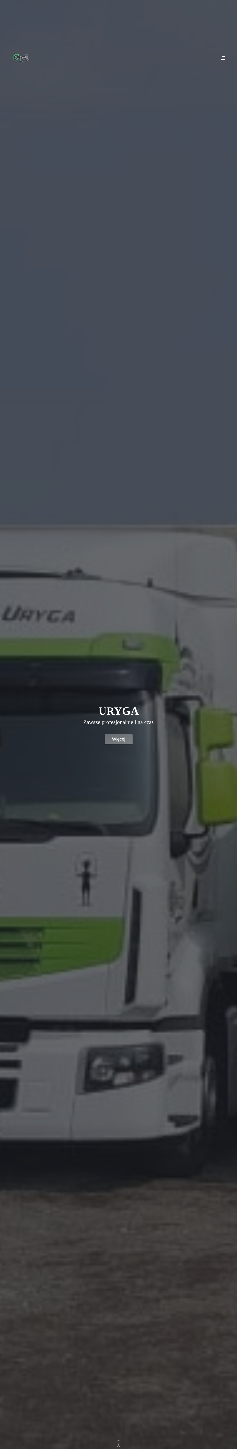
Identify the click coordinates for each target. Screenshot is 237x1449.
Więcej (118, 739)
